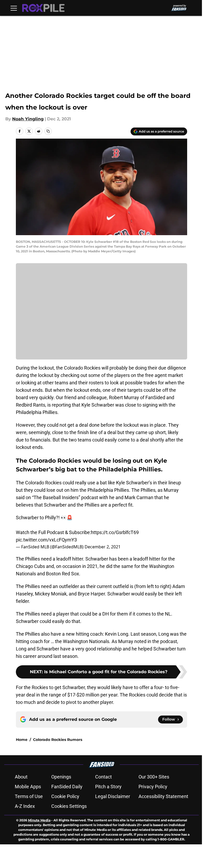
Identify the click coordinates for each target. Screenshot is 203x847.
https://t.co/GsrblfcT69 (115, 532)
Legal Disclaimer (112, 796)
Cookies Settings (69, 806)
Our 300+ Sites (154, 777)
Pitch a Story (108, 786)
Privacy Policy (153, 786)
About (21, 777)
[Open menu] (14, 8)
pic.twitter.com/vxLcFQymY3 (46, 540)
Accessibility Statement (163, 796)
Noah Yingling (28, 118)
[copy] (48, 131)
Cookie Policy (65, 796)
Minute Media (39, 820)
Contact (103, 777)
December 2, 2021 (103, 547)
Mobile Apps (28, 786)
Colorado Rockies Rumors (57, 739)
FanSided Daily (66, 786)
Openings (61, 777)
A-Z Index (25, 806)
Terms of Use (29, 796)
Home (21, 739)
